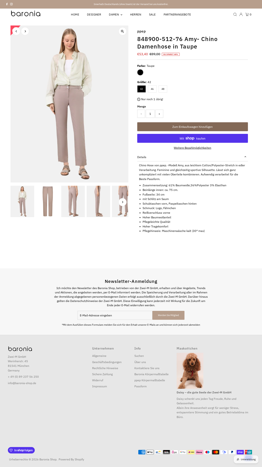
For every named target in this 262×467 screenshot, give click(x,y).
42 (141, 89)
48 (162, 89)
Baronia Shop (47, 459)
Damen (114, 14)
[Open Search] (235, 14)
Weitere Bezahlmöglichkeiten (192, 148)
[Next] (25, 31)
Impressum (99, 386)
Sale (152, 14)
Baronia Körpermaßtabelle (151, 374)
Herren (135, 14)
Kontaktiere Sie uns (147, 368)
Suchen (139, 356)
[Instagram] (11, 4)
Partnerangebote (177, 14)
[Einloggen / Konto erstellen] (241, 14)
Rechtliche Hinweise (105, 368)
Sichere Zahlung (102, 374)
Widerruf (97, 380)
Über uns (140, 362)
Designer (94, 14)
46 (152, 89)
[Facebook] (7, 4)
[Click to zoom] (123, 31)
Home (75, 14)
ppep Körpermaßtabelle (149, 380)
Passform (140, 386)
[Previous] (16, 31)
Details (141, 157)
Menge (141, 106)
